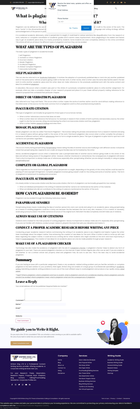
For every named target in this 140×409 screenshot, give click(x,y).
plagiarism (35, 84)
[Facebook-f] (12, 384)
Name (18, 304)
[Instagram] (15, 384)
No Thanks (73, 28)
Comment (20, 300)
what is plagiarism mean (40, 277)
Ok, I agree (4, 408)
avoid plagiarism (28, 239)
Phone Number (63, 18)
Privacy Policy (13, 408)
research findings (42, 123)
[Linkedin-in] (29, 384)
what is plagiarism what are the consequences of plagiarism (72, 277)
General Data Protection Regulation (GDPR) (32, 405)
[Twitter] (19, 384)
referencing (50, 136)
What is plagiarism (29, 275)
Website (19, 316)
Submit (86, 28)
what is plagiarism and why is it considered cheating (84, 275)
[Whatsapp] (22, 384)
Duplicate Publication (48, 77)
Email (18, 308)
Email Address (63, 10)
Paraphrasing (51, 148)
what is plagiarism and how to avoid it (50, 275)
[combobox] (61, 21)
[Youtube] (26, 384)
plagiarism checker (78, 248)
